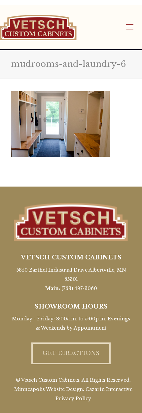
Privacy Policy (73, 398)
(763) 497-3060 (79, 288)
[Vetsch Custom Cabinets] (64, 27)
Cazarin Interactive (109, 389)
